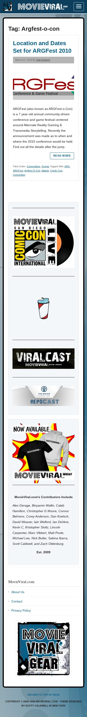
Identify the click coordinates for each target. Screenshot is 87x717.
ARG (67, 166)
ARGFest (18, 170)
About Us (17, 592)
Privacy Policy (21, 610)
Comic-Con (56, 170)
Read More (62, 155)
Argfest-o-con (32, 170)
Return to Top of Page (44, 694)
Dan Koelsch (43, 60)
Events (45, 166)
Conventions (33, 166)
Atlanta (45, 170)
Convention (19, 175)
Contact (16, 601)
